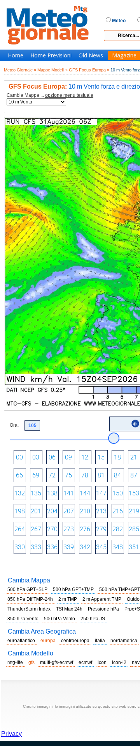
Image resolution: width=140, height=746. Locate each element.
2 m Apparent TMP (101, 599)
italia (100, 640)
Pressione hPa (103, 609)
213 (101, 511)
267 (36, 529)
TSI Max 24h (69, 609)
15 (101, 457)
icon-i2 (119, 662)
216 (117, 511)
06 (52, 457)
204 (52, 511)
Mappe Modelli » (52, 70)
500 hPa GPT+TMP (73, 589)
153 (134, 493)
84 (117, 475)
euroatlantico (21, 640)
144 (85, 493)
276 (85, 529)
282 (117, 529)
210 (85, 511)
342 (85, 547)
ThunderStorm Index (29, 609)
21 (133, 457)
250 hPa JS (92, 618)
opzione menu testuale (69, 95)
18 (117, 457)
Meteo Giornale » (20, 70)
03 (35, 457)
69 (35, 475)
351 (134, 547)
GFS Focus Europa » (89, 70)
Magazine (124, 55)
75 (68, 475)
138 (52, 493)
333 (36, 547)
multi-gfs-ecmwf (56, 662)
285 (134, 529)
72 (52, 475)
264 (19, 529)
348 (117, 547)
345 (101, 547)
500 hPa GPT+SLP (27, 589)
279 (101, 529)
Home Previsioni (51, 55)
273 (68, 529)
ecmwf (85, 662)
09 (68, 457)
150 (117, 493)
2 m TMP (67, 599)
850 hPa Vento (22, 618)
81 (101, 475)
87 (133, 475)
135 (36, 493)
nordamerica (123, 640)
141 (68, 493)
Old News (91, 55)
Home (15, 55)
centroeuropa (75, 640)
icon (102, 662)
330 (19, 547)
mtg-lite (15, 662)
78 (84, 475)
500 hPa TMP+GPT (119, 589)
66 (19, 475)
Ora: (14, 425)
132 (19, 493)
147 (101, 493)
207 (68, 511)
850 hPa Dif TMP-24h (30, 599)
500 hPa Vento (59, 618)
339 (68, 547)
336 (52, 547)
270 (52, 529)
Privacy (11, 733)
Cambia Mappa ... (50, 95)
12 (84, 457)
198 (19, 511)
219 (134, 511)
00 (19, 457)
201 (36, 511)
